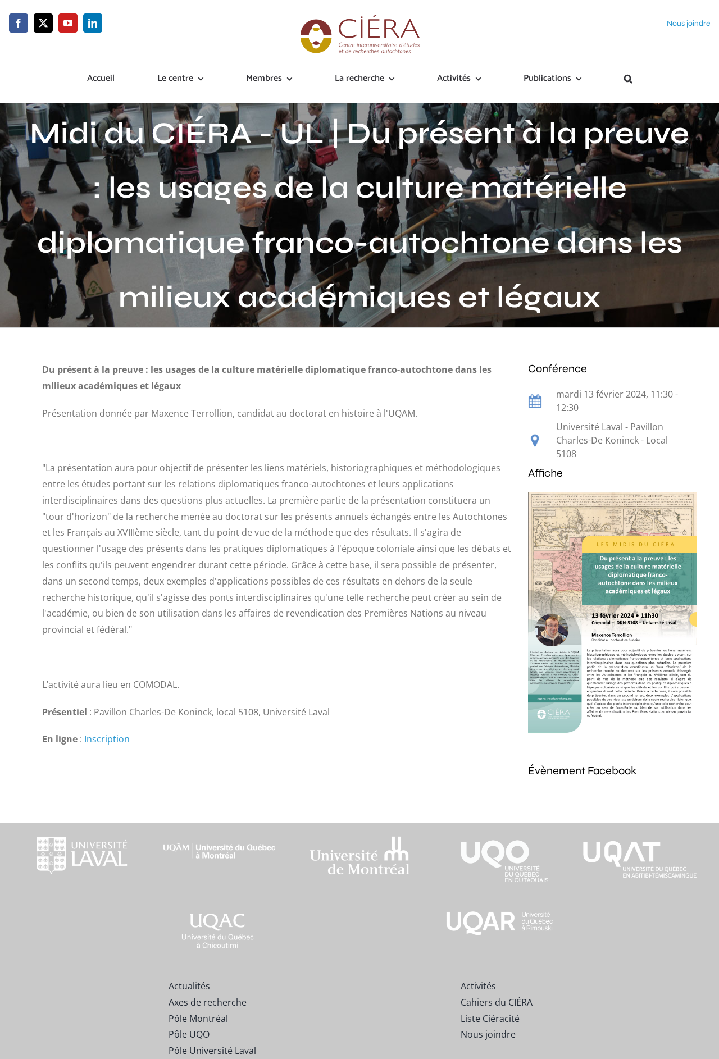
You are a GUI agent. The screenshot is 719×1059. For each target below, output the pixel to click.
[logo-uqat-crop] (640, 827)
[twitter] (43, 23)
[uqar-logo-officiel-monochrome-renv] (500, 913)
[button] (628, 79)
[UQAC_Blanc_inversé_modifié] (219, 913)
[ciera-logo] (360, 18)
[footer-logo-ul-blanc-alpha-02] (79, 827)
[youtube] (68, 23)
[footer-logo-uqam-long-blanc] (219, 833)
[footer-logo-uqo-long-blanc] (500, 827)
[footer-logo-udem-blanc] (359, 839)
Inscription (107, 739)
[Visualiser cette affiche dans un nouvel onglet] (612, 500)
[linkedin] (92, 23)
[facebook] (18, 23)
